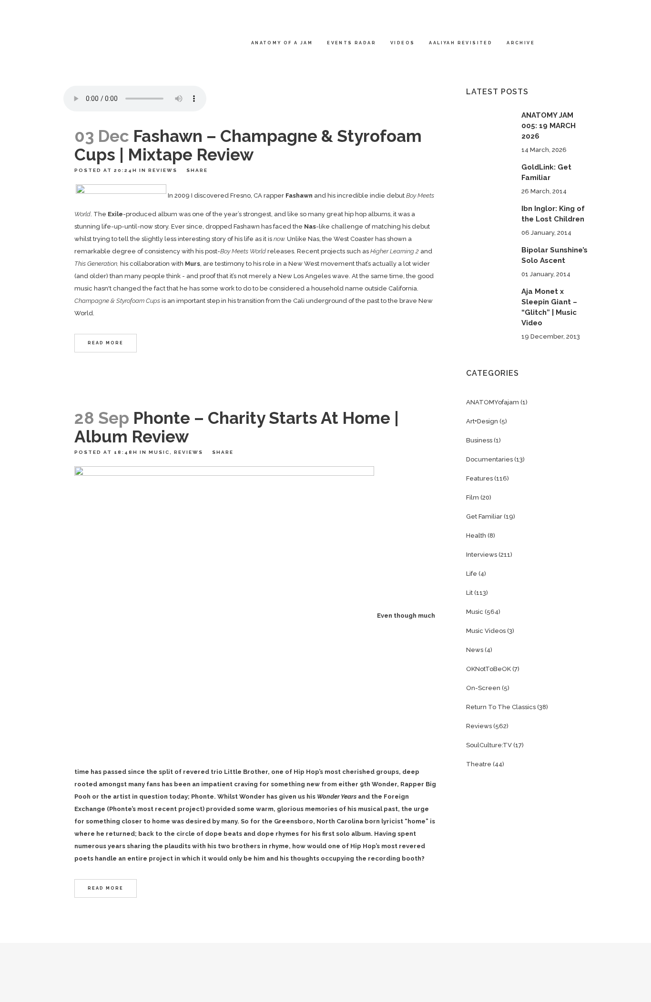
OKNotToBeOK (488, 668)
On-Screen (483, 687)
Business (479, 440)
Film (472, 497)
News (474, 649)
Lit (469, 592)
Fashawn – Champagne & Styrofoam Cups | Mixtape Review (248, 145)
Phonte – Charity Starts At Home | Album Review (236, 427)
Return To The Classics (501, 707)
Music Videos (486, 630)
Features (479, 478)
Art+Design (482, 421)
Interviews (481, 554)
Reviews (162, 170)
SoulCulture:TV (489, 745)
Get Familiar (484, 516)
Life (471, 573)
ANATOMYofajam (492, 402)
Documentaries (489, 459)
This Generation (95, 263)
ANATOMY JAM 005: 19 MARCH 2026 (548, 125)
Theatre (478, 764)
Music (159, 452)
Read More (105, 343)
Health (476, 535)
